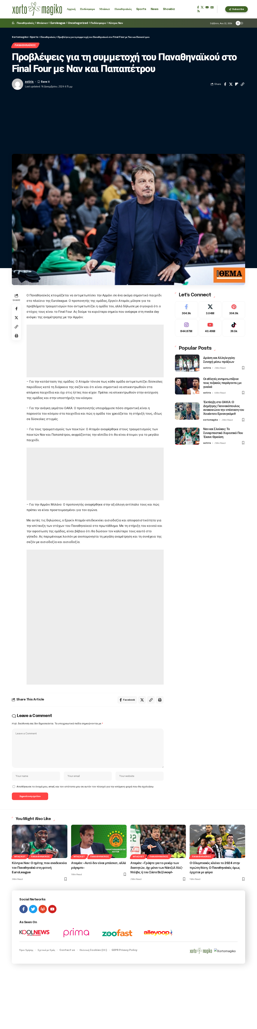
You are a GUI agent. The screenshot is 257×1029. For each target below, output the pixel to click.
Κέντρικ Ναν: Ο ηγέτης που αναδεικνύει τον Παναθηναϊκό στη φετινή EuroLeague (39, 868)
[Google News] (212, 7)
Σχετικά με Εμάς (46, 950)
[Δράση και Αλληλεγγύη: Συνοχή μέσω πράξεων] (187, 363)
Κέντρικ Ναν (116, 23)
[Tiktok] (233, 327)
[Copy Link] (242, 84)
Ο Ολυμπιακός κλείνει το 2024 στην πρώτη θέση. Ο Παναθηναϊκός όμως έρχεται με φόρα (215, 868)
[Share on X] (230, 84)
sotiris (29, 81)
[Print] (16, 335)
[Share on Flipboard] (236, 84)
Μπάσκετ (42, 23)
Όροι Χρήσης (26, 950)
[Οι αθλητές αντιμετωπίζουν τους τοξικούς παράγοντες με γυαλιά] (187, 385)
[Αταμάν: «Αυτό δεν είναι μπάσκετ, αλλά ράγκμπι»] (99, 841)
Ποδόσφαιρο (98, 23)
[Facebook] (198, 7)
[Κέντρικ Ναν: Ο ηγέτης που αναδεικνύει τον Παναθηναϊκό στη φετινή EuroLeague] (39, 841)
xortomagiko (210, 420)
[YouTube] (207, 7)
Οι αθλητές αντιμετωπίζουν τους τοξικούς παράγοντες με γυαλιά (222, 383)
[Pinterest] (233, 309)
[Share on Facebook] (225, 84)
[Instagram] (186, 327)
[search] (221, 9)
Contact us (67, 950)
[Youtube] (210, 327)
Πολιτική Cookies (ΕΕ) (93, 950)
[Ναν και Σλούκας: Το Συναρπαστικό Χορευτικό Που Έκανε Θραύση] (187, 436)
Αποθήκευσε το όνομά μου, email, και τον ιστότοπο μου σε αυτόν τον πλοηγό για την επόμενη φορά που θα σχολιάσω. (85, 786)
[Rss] (198, 11)
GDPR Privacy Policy (124, 950)
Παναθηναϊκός (25, 23)
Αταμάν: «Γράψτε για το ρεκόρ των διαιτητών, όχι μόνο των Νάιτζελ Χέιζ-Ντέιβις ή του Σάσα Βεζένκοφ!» (156, 868)
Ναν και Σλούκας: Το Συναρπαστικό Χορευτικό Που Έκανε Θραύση (223, 433)
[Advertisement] (128, 121)
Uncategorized (78, 23)
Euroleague (57, 23)
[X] (202, 7)
